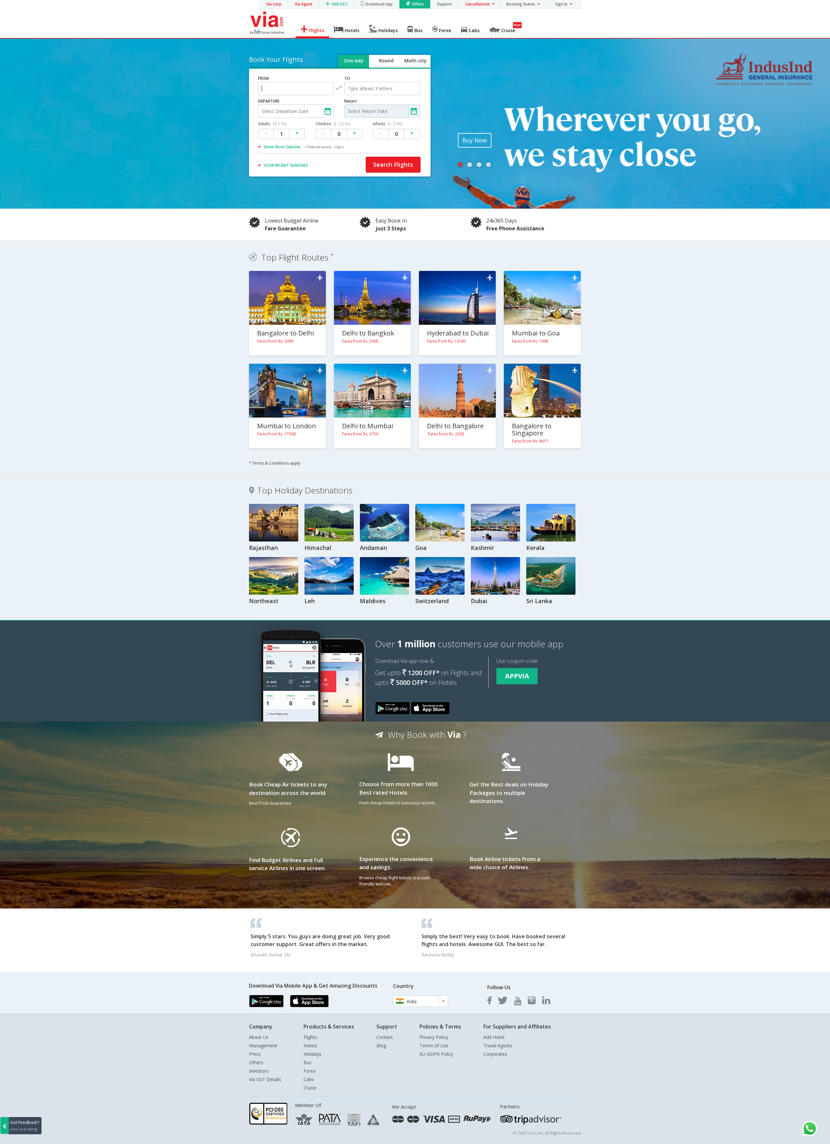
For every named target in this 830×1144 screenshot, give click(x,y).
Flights (310, 1037)
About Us (258, 1037)
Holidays (312, 1054)
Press (255, 1054)
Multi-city (415, 60)
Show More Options (304, 147)
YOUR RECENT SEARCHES (286, 165)
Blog (381, 1045)
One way (353, 60)
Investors (258, 1071)
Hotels (310, 1045)
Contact (384, 1037)
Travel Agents (497, 1045)
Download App (379, 4)
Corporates (495, 1054)
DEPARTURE (268, 101)
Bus (307, 1062)
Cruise (309, 1088)
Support (444, 4)
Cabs (308, 1079)
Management (263, 1045)
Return (350, 101)
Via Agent (304, 4)
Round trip (386, 66)
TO (347, 78)
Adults (272, 124)
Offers (418, 4)
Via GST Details (265, 1079)
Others (256, 1062)
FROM (263, 78)
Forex (309, 1071)
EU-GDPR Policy (436, 1054)
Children (332, 124)
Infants (387, 124)
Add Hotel (493, 1037)
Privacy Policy (434, 1037)
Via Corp (273, 4)
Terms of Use (434, 1045)
